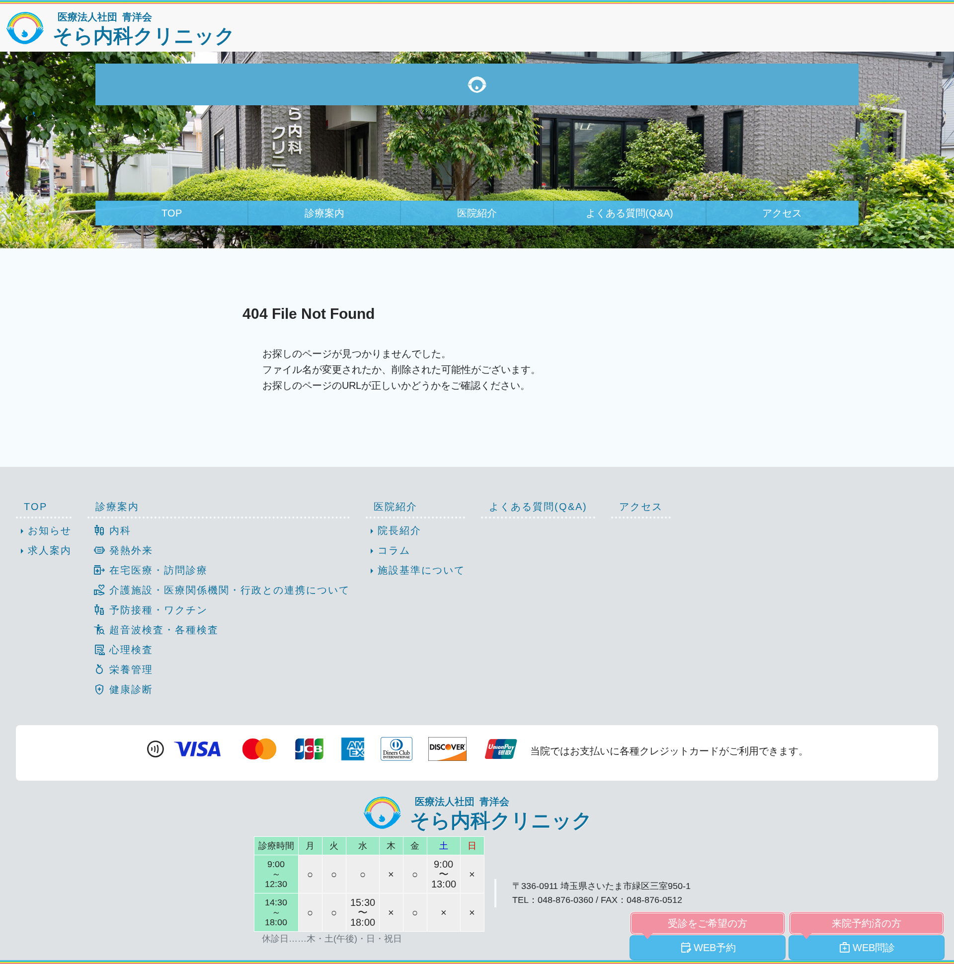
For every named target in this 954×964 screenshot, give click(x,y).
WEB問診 (867, 948)
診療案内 (324, 213)
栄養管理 (123, 669)
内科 (112, 530)
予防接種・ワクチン (150, 610)
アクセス (782, 213)
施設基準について (415, 571)
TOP (171, 213)
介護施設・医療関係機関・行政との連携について (221, 590)
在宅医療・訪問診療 (150, 570)
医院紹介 (477, 213)
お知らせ (44, 531)
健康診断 (123, 689)
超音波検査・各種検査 (156, 630)
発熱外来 (123, 550)
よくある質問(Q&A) (629, 213)
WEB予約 (708, 948)
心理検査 (123, 650)
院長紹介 (393, 531)
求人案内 (44, 551)
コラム (388, 551)
